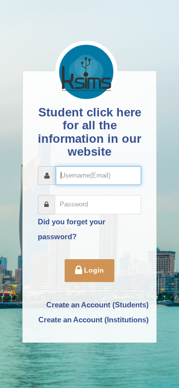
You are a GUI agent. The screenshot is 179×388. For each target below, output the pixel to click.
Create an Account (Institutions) (93, 319)
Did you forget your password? (71, 229)
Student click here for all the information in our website (89, 131)
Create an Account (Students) (97, 304)
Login (93, 270)
